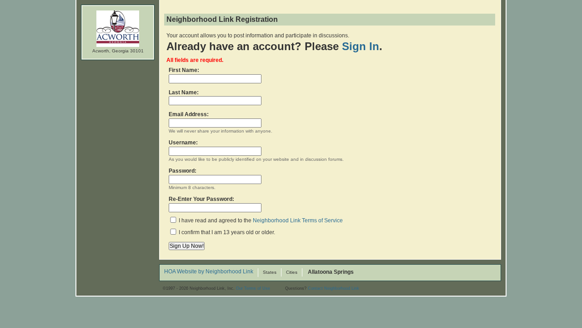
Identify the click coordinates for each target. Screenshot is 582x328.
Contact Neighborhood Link (333, 288)
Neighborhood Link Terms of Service (298, 220)
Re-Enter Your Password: (201, 199)
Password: (182, 171)
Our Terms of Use (253, 288)
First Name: (184, 70)
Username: (183, 142)
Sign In (360, 46)
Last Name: (184, 92)
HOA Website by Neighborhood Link (208, 272)
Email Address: (189, 114)
